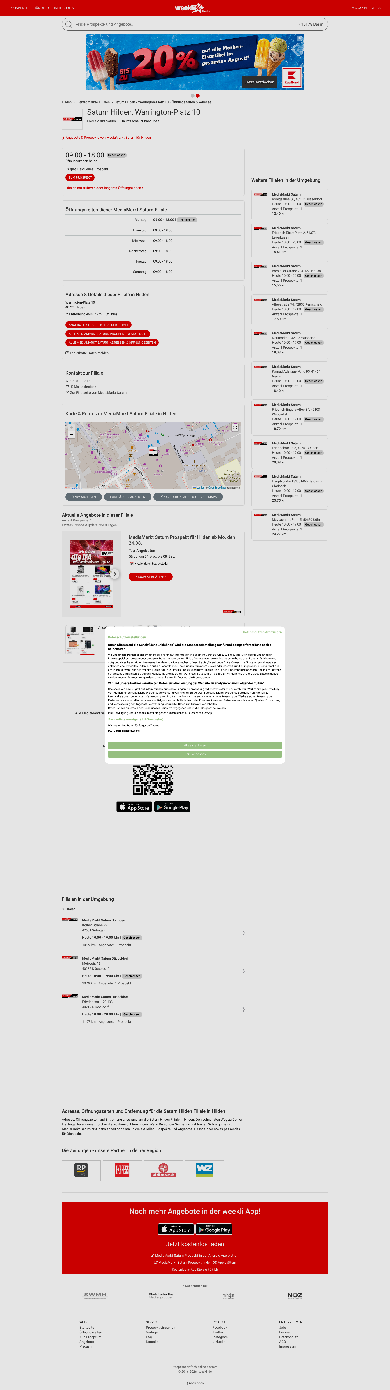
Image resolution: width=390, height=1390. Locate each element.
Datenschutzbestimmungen (262, 632)
